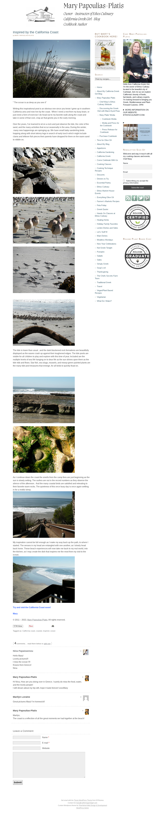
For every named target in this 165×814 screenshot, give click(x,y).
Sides (99, 260)
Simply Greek (103, 264)
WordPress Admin (82, 808)
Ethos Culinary (103, 187)
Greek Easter (102, 209)
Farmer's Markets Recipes (108, 201)
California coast (28, 631)
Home (99, 87)
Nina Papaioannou (23, 651)
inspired (46, 631)
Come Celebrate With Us (107, 160)
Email (125, 172)
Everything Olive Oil (105, 197)
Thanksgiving (102, 272)
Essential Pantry (104, 183)
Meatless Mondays (105, 240)
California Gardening (105, 152)
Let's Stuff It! (102, 232)
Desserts (101, 175)
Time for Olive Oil (104, 140)
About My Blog (103, 144)
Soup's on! (101, 268)
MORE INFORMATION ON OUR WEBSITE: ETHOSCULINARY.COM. (136, 112)
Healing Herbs (103, 220)
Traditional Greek (104, 282)
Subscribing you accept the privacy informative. (135, 182)
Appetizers (101, 148)
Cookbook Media (109, 119)
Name (45, 737)
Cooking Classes (104, 164)
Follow (19, 626)
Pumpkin (100, 252)
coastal (39, 631)
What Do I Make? (104, 301)
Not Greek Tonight (104, 248)
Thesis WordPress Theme (83, 800)
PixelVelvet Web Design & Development (93, 805)
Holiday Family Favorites (107, 224)
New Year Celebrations (106, 244)
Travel (99, 286)
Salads (100, 256)
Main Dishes (102, 236)
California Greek (104, 156)
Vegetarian (101, 297)
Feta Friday (101, 205)
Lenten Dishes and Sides (107, 228)
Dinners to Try (103, 179)
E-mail (45, 743)
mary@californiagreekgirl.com (86, 803)
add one (47, 644)
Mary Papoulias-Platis (37, 620)
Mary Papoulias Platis (106, 98)
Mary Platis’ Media (107, 115)
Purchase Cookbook (108, 136)
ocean (52, 631)
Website (46, 748)
